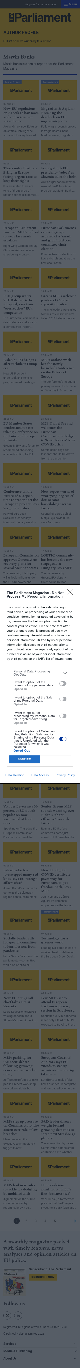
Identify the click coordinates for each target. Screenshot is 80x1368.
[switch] (62, 683)
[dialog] (40, 684)
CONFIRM (24, 759)
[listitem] (40, 673)
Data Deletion (14, 775)
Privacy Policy (65, 775)
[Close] (71, 593)
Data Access (40, 775)
